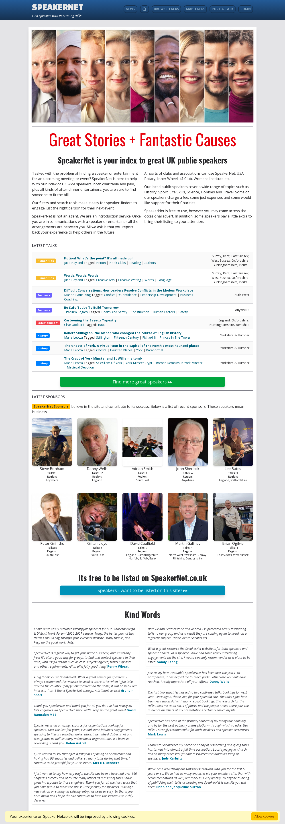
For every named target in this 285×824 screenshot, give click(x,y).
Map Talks (195, 9)
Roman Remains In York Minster (179, 363)
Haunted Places (121, 350)
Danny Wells (219, 681)
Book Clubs (117, 263)
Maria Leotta (74, 337)
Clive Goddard (74, 325)
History (42, 335)
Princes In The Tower (175, 337)
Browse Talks (166, 9)
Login (245, 9)
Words (149, 280)
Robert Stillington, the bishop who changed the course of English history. (123, 333)
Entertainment (48, 323)
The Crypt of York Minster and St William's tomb (103, 358)
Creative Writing (129, 280)
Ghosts (101, 350)
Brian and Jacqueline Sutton (178, 787)
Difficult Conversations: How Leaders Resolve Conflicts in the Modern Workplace (128, 290)
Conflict (109, 295)
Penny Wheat (118, 666)
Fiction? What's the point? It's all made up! (98, 258)
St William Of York (109, 363)
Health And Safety (114, 312)
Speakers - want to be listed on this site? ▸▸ (143, 590)
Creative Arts (105, 280)
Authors (150, 263)
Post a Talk (222, 9)
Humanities (45, 261)
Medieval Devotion (80, 367)
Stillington (103, 337)
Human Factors (164, 312)
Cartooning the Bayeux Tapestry (90, 320)
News (130, 9)
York (139, 350)
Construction (140, 312)
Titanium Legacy (76, 312)
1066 (101, 325)
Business (43, 295)
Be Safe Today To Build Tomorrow (91, 307)
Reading (135, 263)
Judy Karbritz (172, 758)
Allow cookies (264, 816)
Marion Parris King (78, 295)
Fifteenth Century (126, 337)
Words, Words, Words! (81, 275)
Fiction (101, 263)
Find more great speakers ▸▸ (142, 382)
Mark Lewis (157, 734)
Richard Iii (149, 337)
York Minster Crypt (139, 363)
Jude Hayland (74, 263)
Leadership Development (158, 295)
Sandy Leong (167, 662)
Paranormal (154, 350)
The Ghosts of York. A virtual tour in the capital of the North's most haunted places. (132, 346)
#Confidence (127, 295)
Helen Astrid (76, 743)
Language (164, 280)
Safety (183, 312)
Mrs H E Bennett (106, 763)
